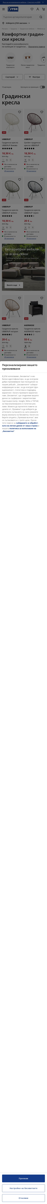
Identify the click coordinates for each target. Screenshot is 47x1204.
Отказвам (23, 1198)
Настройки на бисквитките (23, 1188)
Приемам (23, 1178)
